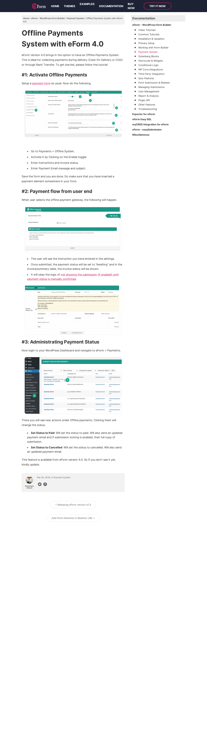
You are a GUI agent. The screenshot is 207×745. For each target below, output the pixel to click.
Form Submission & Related (154, 82)
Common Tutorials (148, 34)
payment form (41, 83)
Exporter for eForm (143, 114)
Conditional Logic (148, 65)
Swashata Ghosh (29, 487)
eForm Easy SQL (142, 119)
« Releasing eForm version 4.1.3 (73, 504)
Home (55, 6)
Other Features (146, 104)
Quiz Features (146, 78)
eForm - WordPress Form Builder (48, 18)
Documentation (111, 6)
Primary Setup (146, 43)
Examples (87, 4)
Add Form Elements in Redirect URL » (73, 518)
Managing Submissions (151, 87)
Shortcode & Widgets (150, 60)
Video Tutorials (147, 29)
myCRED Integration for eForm (150, 124)
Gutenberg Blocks (148, 56)
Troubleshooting (147, 108)
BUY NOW (131, 6)
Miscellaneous (140, 134)
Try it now (157, 6)
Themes (69, 6)
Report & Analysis (148, 95)
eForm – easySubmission (147, 129)
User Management (148, 91)
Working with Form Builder (153, 47)
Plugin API (144, 100)
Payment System (75, 18)
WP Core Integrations (150, 69)
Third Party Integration (151, 73)
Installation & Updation (151, 38)
